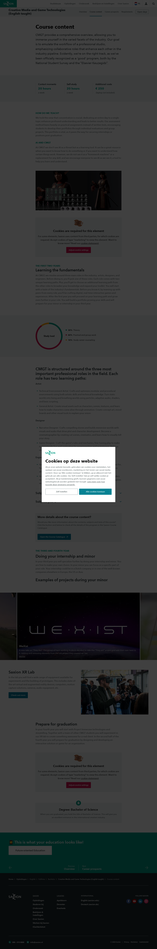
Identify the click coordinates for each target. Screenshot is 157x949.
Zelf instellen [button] (61, 491)
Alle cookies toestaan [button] (95, 491)
